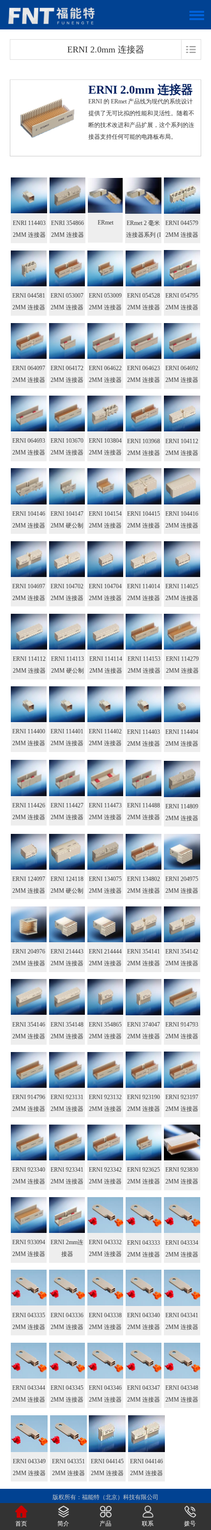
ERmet (105, 222)
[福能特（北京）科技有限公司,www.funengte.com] (51, 14)
